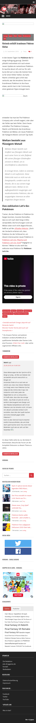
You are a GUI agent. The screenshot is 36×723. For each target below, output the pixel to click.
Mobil (15, 36)
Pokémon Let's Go (8, 313)
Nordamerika (26, 36)
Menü (8, 16)
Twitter (5, 697)
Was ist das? (7, 710)
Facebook (6, 694)
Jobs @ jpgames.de (9, 664)
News (20, 36)
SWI (5, 39)
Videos (5, 316)
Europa (6, 36)
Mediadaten (7, 669)
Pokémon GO (27, 311)
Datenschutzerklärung (10, 680)
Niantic (13, 311)
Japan (10, 36)
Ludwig (25, 491)
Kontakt (5, 667)
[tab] (7, 609)
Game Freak (6, 311)
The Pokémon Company (21, 313)
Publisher (16, 609)
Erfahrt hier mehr (19, 343)
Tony (24, 51)
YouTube (6, 699)
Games (7, 609)
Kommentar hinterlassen (10, 357)
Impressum (6, 683)
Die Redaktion (7, 661)
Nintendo (19, 311)
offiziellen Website (21, 228)
